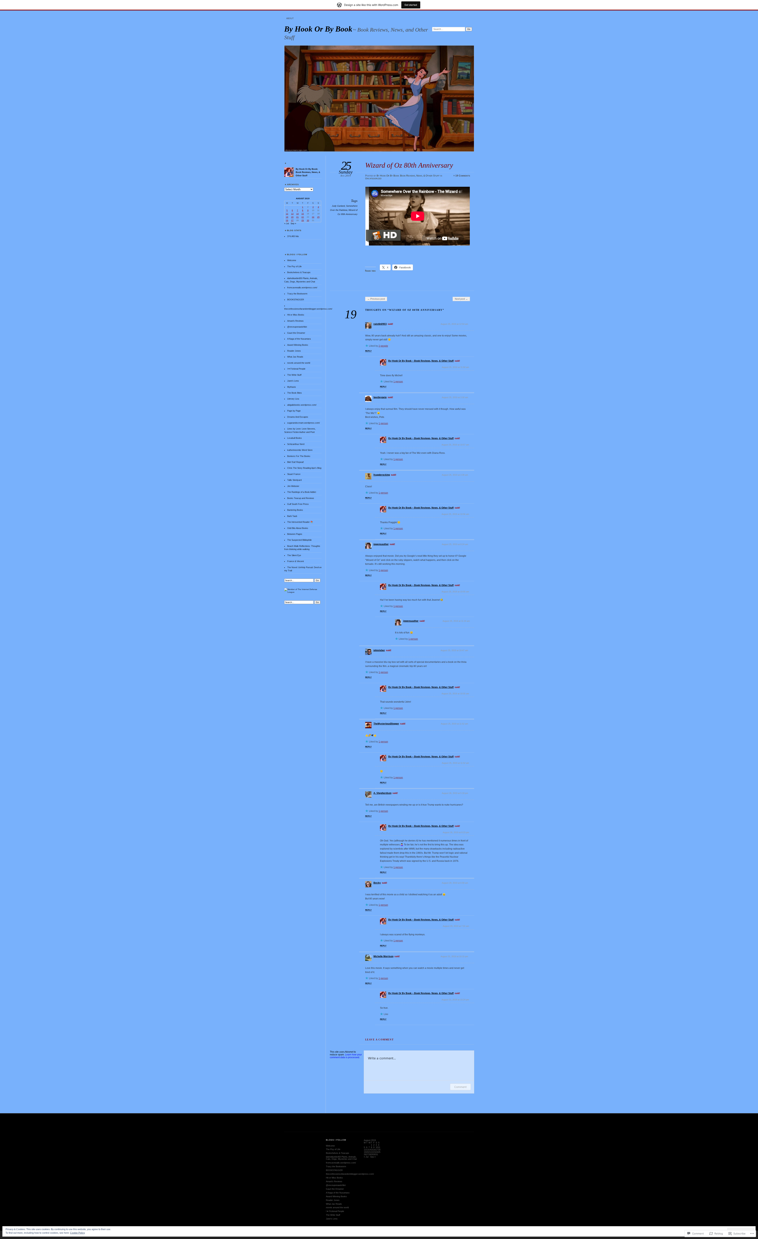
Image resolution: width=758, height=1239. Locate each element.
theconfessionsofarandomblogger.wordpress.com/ (308, 309)
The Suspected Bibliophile (299, 540)
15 (302, 214)
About (290, 18)
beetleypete (380, 397)
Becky (377, 882)
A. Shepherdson (382, 793)
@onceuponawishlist (297, 327)
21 (297, 217)
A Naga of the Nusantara (299, 339)
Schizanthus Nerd (295, 444)
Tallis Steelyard (294, 480)
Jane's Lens (293, 381)
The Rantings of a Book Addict (301, 492)
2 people (383, 346)
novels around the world (298, 363)
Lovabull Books (294, 438)
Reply (368, 351)
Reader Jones (294, 351)
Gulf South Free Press (298, 504)
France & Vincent (295, 561)
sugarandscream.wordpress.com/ (303, 423)
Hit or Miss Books (295, 315)
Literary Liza (293, 399)
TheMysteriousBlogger (386, 723)
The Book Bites (294, 393)
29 (302, 220)
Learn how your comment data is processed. (346, 1056)
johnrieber (379, 650)
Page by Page (294, 411)
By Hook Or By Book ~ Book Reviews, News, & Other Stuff (421, 360)
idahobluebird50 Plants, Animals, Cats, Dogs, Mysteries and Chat (341, 1158)
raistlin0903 (380, 324)
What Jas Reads (295, 357)
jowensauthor (381, 544)
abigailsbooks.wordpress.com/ (301, 405)
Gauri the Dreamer (296, 333)
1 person (398, 381)
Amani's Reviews (295, 321)
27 (292, 220)
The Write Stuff (294, 375)
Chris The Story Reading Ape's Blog (304, 468)
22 (302, 217)
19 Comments (462, 175)
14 (297, 214)
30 (308, 220)
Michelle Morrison (383, 956)
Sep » (293, 223)
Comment (460, 1087)
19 (287, 217)
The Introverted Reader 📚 (300, 522)
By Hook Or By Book (318, 29)
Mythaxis (291, 387)
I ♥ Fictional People (296, 369)
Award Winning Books (297, 345)
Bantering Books (295, 510)
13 (292, 214)
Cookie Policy (77, 1233)
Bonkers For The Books (298, 456)
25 (318, 217)
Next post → (461, 299)
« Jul (286, 223)
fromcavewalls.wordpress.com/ (302, 287)
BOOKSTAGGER (295, 299)
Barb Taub (292, 516)
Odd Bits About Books (297, 528)
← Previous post (376, 299)
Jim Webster (293, 486)
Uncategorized (373, 178)
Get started (410, 4)
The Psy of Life (294, 266)
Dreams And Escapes (297, 417)
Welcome (291, 260)
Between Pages (294, 534)
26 (287, 220)
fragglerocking (381, 474)
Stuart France (293, 474)
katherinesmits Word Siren (299, 450)
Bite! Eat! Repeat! (295, 462)
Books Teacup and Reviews (300, 498)
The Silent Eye (294, 555)
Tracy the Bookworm (297, 293)
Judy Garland (338, 206)
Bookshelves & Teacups (299, 272)
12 (287, 214)
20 (292, 217)
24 (313, 217)
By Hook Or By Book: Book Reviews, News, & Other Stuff (408, 175)
